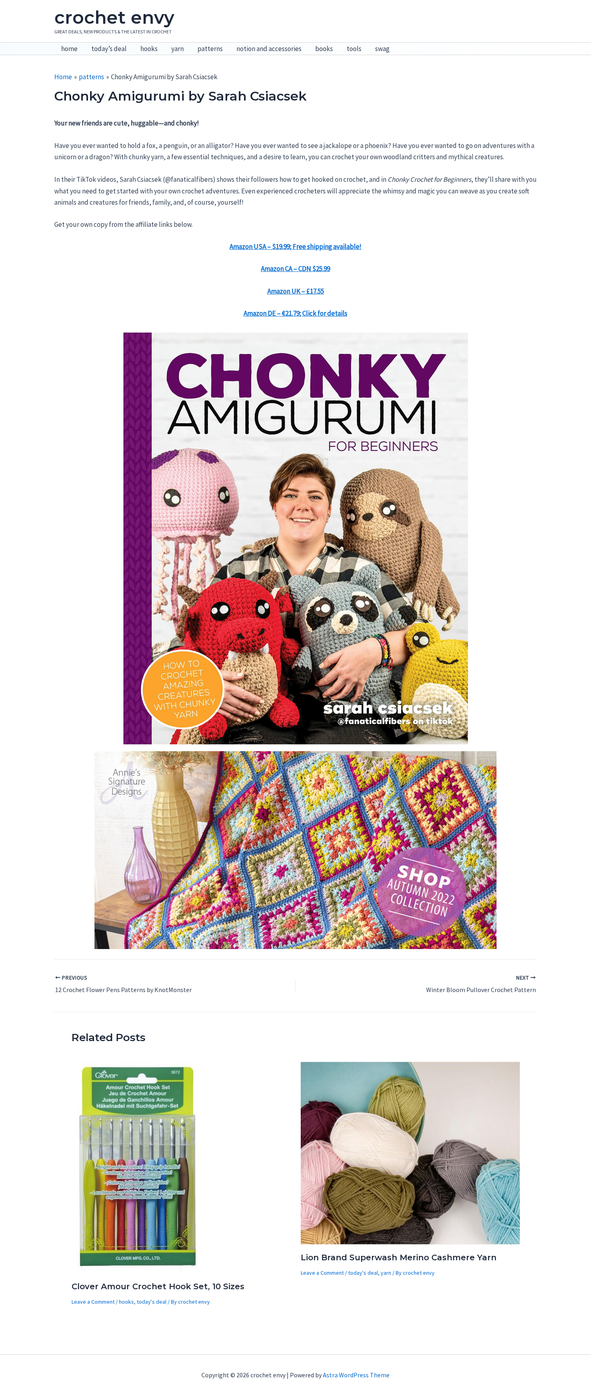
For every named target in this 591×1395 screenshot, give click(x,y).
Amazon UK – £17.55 (295, 291)
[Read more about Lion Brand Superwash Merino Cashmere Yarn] (410, 1152)
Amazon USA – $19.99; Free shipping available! (295, 246)
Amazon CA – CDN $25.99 (295, 268)
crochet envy (114, 17)
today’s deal (109, 48)
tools (354, 48)
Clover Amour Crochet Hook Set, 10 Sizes (158, 1286)
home (69, 48)
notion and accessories (269, 48)
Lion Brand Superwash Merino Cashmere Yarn (399, 1257)
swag (382, 48)
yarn (177, 48)
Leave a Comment (93, 1301)
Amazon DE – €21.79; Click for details (295, 313)
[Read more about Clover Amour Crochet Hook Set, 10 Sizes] (138, 1166)
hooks (149, 48)
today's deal (151, 1301)
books (324, 48)
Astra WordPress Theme (356, 1375)
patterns (210, 48)
